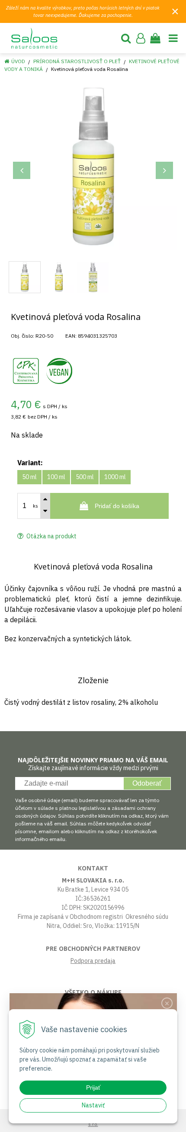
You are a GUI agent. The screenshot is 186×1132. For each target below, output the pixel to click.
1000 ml (115, 477)
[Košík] (155, 38)
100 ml (56, 477)
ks (35, 506)
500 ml (85, 477)
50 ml (29, 477)
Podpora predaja (93, 961)
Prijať (93, 1087)
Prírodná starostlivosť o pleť (77, 61)
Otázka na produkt (51, 536)
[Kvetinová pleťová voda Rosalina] (93, 166)
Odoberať (147, 783)
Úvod (18, 61)
